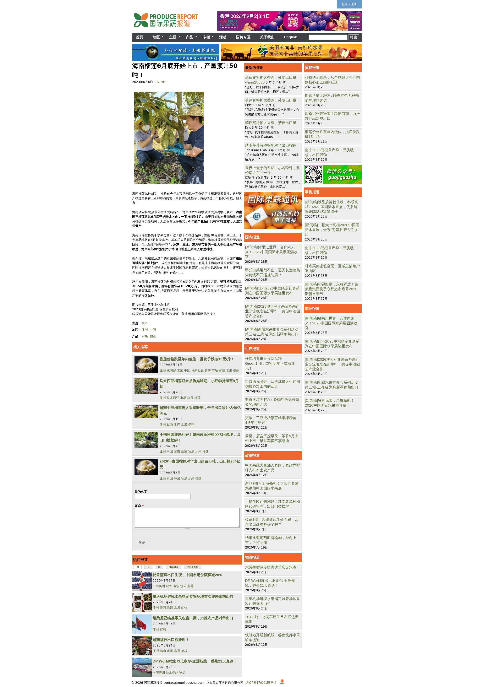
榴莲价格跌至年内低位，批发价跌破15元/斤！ (197, 359)
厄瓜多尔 (172, 672)
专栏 (204, 37)
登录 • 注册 (349, 4)
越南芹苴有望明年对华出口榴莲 (270, 145)
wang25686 (255, 82)
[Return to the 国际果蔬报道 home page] (169, 28)
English (290, 37)
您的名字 (141, 492)
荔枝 (184, 650)
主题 (171, 37)
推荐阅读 (173, 567)
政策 (184, 451)
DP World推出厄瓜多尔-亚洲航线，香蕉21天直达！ (195, 661)
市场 (215, 370)
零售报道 (312, 192)
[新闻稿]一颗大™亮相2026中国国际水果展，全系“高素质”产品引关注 (332, 230)
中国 (153, 329)
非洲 (156, 629)
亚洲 (145, 329)
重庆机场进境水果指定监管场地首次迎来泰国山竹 (193, 596)
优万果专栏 (192, 567)
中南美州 (159, 586)
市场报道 (312, 308)
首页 (139, 37)
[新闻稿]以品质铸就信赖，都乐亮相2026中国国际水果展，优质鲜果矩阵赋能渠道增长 (331, 207)
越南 (208, 370)
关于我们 (267, 37)
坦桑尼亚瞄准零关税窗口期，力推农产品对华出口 (193, 618)
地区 (154, 37)
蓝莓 (190, 586)
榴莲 (153, 336)
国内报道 (252, 237)
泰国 (180, 370)
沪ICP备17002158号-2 (260, 682)
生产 (145, 323)
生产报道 (252, 349)
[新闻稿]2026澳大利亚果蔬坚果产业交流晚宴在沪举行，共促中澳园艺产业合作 (272, 311)
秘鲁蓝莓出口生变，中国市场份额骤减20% (187, 575)
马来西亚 (197, 370)
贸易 (222, 370)
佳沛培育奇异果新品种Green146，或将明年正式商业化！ (270, 363)
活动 (223, 37)
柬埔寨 (171, 370)
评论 (139, 506)
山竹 (184, 607)
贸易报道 (312, 68)
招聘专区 (243, 37)
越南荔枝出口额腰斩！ (171, 640)
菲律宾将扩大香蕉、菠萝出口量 (270, 77)
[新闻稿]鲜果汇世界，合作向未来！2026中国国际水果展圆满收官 (271, 252)
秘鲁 (169, 586)
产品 (187, 37)
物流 (170, 607)
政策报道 (252, 455)
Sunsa (161, 82)
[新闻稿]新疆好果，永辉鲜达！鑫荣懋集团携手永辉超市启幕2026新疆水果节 (331, 289)
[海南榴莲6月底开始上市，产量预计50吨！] (168, 184)
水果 (145, 336)
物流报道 (252, 557)
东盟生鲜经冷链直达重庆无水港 (270, 567)
